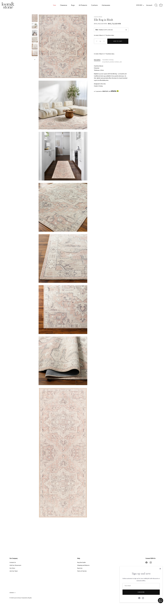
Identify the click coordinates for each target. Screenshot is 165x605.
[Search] (156, 5)
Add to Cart (117, 41)
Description (97, 60)
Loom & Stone (98, 17)
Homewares (106, 5)
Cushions (94, 5)
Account (149, 5)
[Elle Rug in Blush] (35, 18)
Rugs (73, 5)
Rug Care (79, 568)
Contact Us (13, 562)
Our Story (12, 568)
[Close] (160, 569)
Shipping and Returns (83, 565)
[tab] (98, 61)
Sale (54, 5)
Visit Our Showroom (15, 565)
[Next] (35, 59)
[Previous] (35, 12)
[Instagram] (143, 598)
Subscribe (141, 592)
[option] (35, 18)
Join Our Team (14, 571)
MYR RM (139, 5)
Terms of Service (82, 571)
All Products (83, 5)
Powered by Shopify (26, 598)
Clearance (63, 5)
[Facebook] (139, 598)
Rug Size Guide (81, 562)
